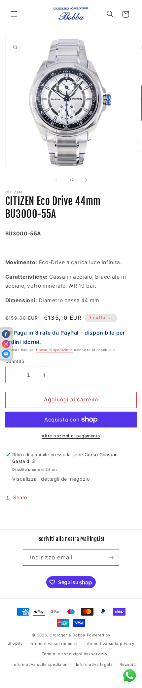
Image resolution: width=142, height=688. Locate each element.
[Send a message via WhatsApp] (130, 676)
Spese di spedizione (54, 350)
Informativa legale (94, 664)
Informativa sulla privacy (109, 643)
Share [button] (20, 498)
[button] (13, 14)
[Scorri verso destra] (86, 180)
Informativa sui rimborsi (54, 643)
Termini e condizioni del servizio (74, 654)
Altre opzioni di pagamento (71, 435)
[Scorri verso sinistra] (56, 180)
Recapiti (128, 664)
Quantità (14, 361)
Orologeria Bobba (68, 635)
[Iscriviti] (111, 557)
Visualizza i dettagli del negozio (51, 479)
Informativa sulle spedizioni (41, 664)
